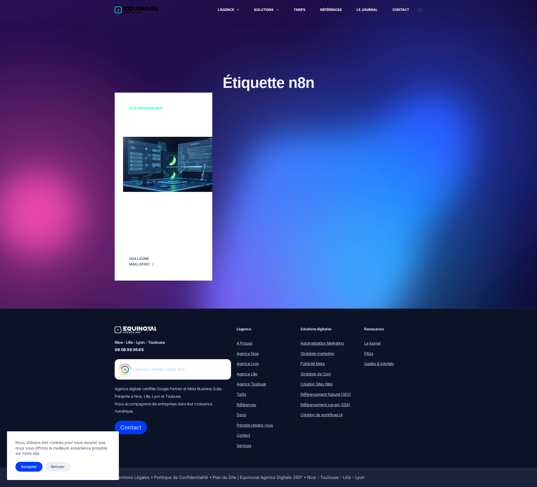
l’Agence (226, 10)
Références (331, 10)
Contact (400, 10)
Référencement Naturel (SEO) (325, 394)
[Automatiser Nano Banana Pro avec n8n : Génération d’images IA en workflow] (172, 164)
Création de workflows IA (321, 414)
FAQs (368, 353)
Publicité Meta (312, 363)
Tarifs (299, 10)
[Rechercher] (420, 10)
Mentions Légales (132, 477)
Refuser (58, 466)
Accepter (29, 466)
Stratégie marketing (317, 353)
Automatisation (145, 108)
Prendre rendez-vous (255, 425)
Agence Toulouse (251, 384)
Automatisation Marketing (322, 343)
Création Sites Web (316, 384)
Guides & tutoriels (379, 363)
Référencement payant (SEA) (325, 404)
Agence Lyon (248, 363)
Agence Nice (248, 353)
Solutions (264, 10)
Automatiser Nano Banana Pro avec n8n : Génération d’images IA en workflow (161, 124)
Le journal (367, 10)
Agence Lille (247, 373)
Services (244, 445)
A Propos (244, 343)
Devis (241, 414)
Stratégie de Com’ (315, 373)
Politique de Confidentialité (181, 477)
